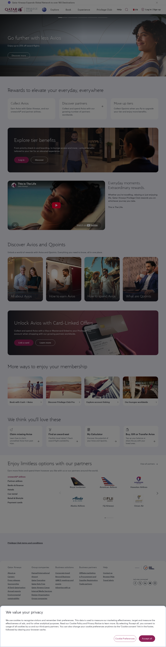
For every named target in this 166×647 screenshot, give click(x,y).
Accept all (147, 638)
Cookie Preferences (125, 638)
